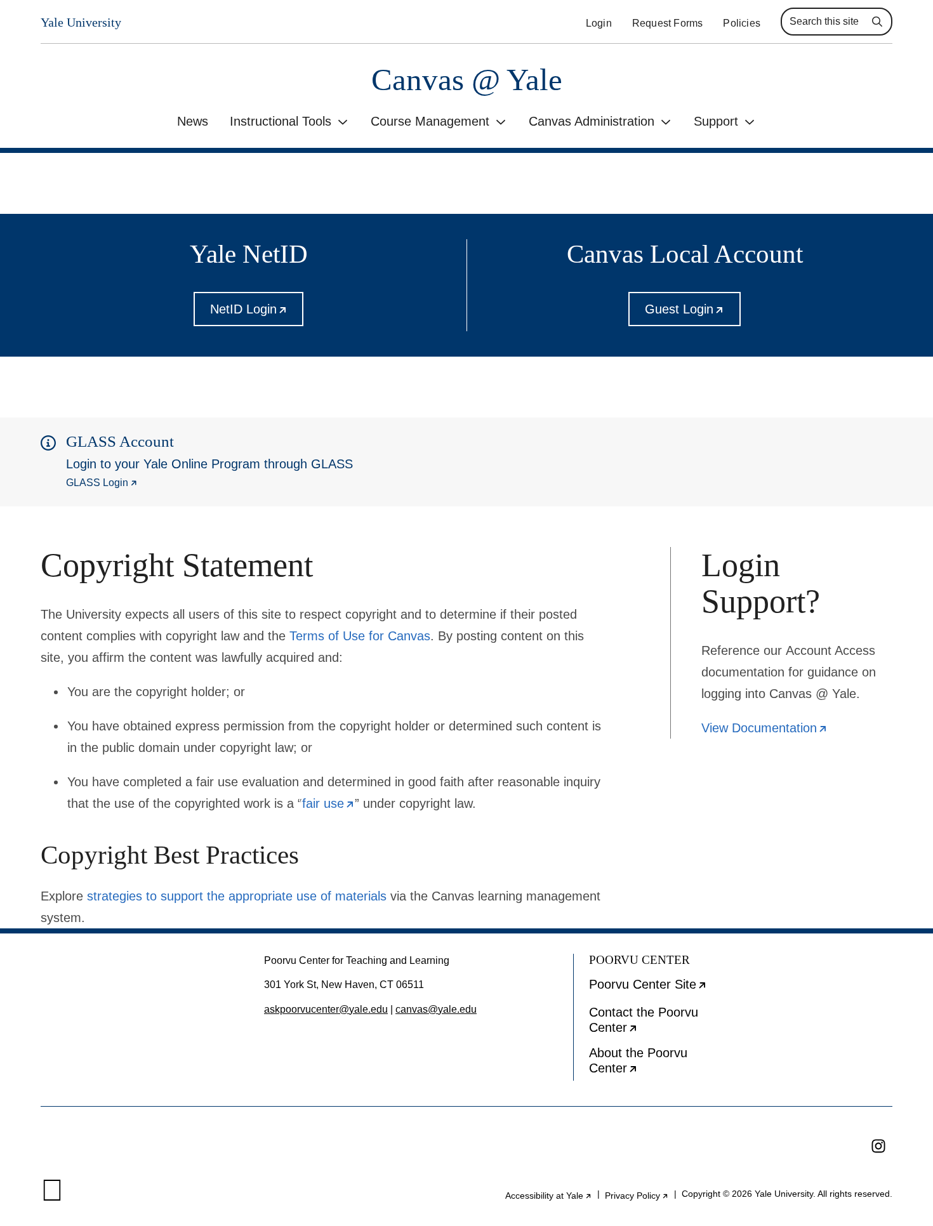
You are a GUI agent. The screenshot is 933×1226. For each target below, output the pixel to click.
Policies (741, 23)
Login (599, 23)
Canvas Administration (591, 121)
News (192, 121)
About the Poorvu (658, 1063)
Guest (693, 314)
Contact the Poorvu (658, 1022)
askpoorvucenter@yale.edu (326, 1009)
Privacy (637, 1195)
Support (716, 121)
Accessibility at (548, 1195)
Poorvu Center (661, 988)
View (764, 728)
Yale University (81, 22)
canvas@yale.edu (436, 1009)
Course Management (430, 121)
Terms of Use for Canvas (359, 636)
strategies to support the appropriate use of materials (237, 896)
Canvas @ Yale (466, 79)
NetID (257, 314)
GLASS (102, 483)
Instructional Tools (280, 121)
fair (328, 803)
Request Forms (667, 23)
